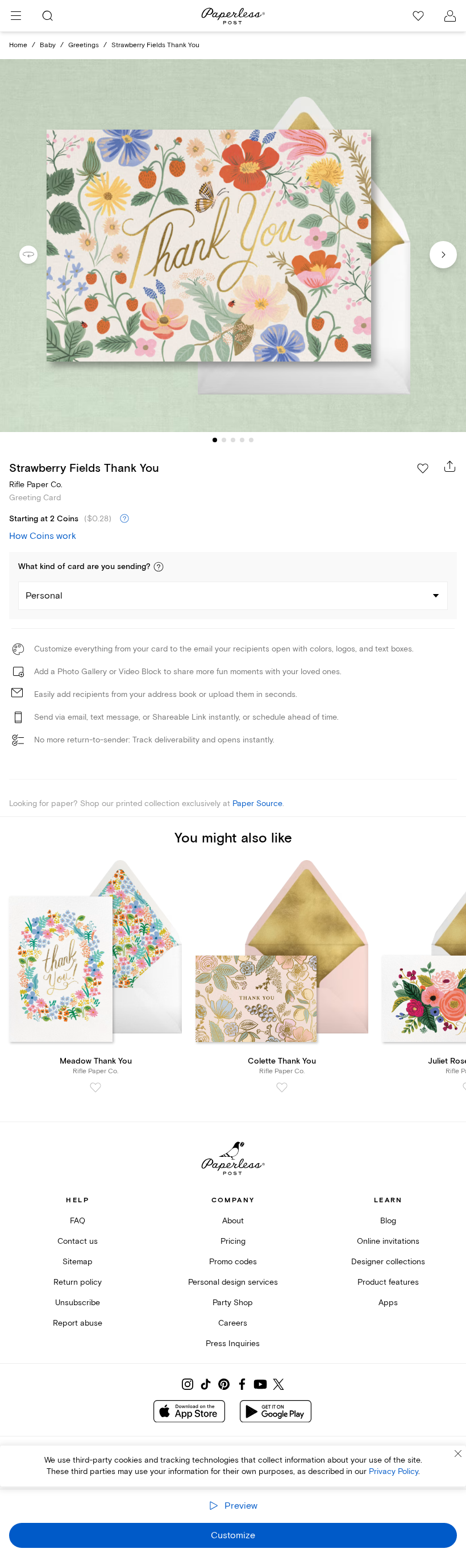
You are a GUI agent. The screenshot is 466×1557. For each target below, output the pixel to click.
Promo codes (233, 1262)
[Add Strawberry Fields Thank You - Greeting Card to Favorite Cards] (423, 468)
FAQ (77, 1221)
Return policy (77, 1282)
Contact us (77, 1241)
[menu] (16, 16)
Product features (388, 1282)
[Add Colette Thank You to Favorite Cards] (282, 1087)
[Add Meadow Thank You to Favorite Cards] (95, 1087)
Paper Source (257, 803)
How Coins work (42, 536)
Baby (48, 45)
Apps (388, 1302)
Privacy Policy (393, 1471)
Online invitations (388, 1241)
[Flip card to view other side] (37, 255)
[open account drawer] (450, 16)
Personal (44, 595)
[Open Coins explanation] (124, 519)
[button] (158, 566)
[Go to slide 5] (251, 440)
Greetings (83, 45)
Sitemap (78, 1262)
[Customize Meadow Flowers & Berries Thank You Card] (233, 245)
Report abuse (77, 1323)
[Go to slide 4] (242, 440)
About (233, 1221)
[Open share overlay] (450, 466)
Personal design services (233, 1282)
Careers (232, 1323)
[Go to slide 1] (215, 440)
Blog (388, 1221)
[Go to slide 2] (224, 440)
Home (18, 45)
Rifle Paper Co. (36, 484)
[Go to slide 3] (233, 440)
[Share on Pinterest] (224, 1384)
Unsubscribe (77, 1302)
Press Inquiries (233, 1343)
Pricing (233, 1241)
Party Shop (233, 1302)
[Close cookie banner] (458, 1453)
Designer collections (388, 1262)
